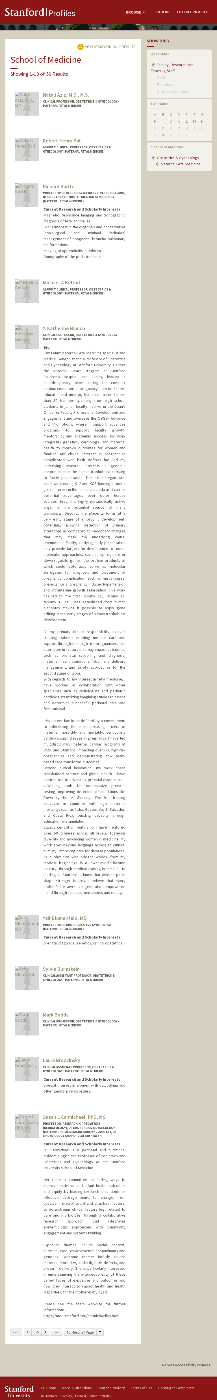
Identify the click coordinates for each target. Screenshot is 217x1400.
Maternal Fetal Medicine (181, 163)
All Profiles (160, 54)
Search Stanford (111, 1387)
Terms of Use (142, 1387)
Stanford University (20, 1392)
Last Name (159, 103)
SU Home (48, 1387)
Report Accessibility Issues (185, 1365)
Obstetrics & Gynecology (178, 157)
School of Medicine (167, 146)
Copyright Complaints (176, 1387)
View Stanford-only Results (110, 46)
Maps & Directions (77, 1387)
